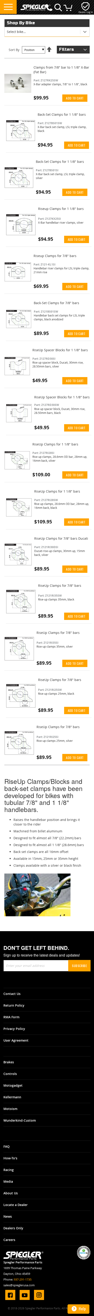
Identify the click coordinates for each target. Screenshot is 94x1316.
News (7, 1216)
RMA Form (11, 1017)
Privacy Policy (14, 1029)
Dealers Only (13, 1228)
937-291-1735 (22, 1279)
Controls (10, 1074)
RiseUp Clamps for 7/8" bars (59, 585)
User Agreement (16, 1040)
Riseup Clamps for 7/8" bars (55, 256)
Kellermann (12, 1097)
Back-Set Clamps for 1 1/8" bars (62, 114)
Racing (8, 1170)
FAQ (6, 1146)
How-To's (10, 1158)
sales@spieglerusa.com (19, 1285)
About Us (10, 1193)
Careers (9, 1240)
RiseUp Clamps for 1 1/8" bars (55, 444)
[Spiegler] (35, 5)
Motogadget (13, 1085)
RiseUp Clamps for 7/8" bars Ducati (61, 538)
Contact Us (12, 994)
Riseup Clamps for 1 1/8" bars (61, 208)
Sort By (14, 50)
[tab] (47, 32)
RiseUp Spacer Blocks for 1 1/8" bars (60, 350)
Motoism (10, 1109)
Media (8, 1181)
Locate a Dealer (15, 1205)
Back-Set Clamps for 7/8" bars (56, 303)
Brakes (8, 1062)
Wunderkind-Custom (19, 1120)
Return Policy (13, 1005)
